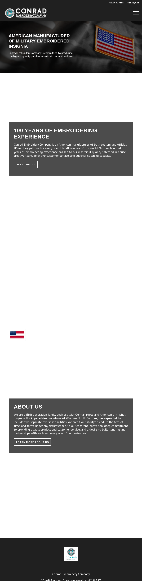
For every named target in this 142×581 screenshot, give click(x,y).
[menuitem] (116, 2)
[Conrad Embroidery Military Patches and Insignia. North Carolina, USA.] (26, 13)
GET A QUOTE (133, 2)
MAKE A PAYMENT (116, 2)
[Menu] (134, 13)
